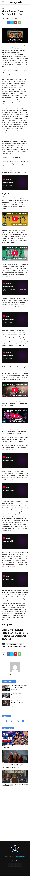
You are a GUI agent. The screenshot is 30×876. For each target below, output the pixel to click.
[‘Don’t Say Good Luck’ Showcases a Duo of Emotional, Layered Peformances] (15, 776)
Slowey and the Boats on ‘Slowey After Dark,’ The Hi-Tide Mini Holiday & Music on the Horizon (19, 702)
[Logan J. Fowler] (15, 667)
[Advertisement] (14, 799)
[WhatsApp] (19, 22)
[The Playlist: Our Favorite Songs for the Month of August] (6, 687)
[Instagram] (12, 721)
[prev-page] (3, 709)
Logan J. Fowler (6, 18)
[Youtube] (23, 721)
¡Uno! (7, 644)
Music (6, 7)
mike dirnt (10, 646)
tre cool (25, 646)
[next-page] (5, 709)
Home (3, 7)
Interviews (4, 697)
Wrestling (4, 744)
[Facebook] (8, 22)
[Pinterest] (15, 22)
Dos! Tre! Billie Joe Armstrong (16, 644)
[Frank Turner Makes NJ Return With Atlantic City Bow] (6, 695)
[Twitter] (12, 22)
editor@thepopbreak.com (18, 856)
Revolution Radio (18, 646)
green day (4, 646)
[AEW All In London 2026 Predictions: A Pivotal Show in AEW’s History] (15, 738)
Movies (3, 762)
